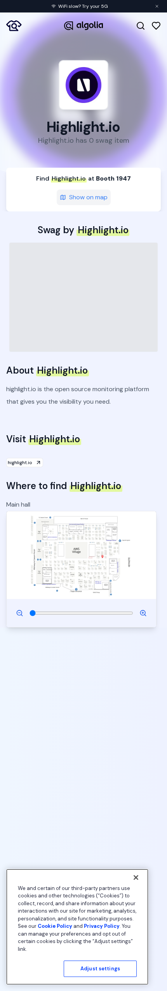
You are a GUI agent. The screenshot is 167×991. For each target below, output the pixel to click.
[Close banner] (157, 6)
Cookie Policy (55, 926)
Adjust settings (100, 968)
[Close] (135, 877)
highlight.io (20, 462)
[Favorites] (156, 25)
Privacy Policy (102, 926)
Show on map (88, 197)
